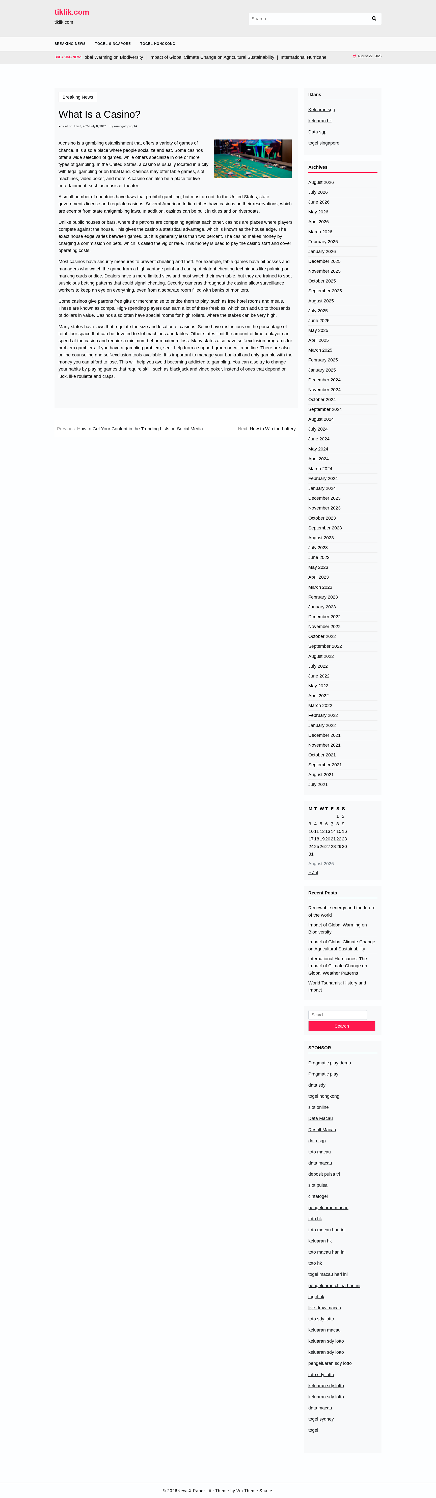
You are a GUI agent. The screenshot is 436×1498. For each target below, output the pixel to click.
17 (311, 838)
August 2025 (321, 300)
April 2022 (318, 695)
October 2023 (322, 518)
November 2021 (324, 745)
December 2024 (324, 379)
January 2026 (322, 251)
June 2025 (319, 320)
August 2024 (321, 419)
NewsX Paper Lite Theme (203, 1491)
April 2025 (318, 340)
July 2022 (318, 666)
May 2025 (318, 330)
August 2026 (321, 182)
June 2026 (319, 202)
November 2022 (324, 626)
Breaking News (70, 44)
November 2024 (324, 389)
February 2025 (323, 359)
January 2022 (322, 725)
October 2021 (322, 754)
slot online (318, 1107)
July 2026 (318, 192)
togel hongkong (323, 1096)
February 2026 (323, 241)
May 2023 (318, 567)
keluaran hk (320, 120)
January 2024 (322, 488)
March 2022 (320, 705)
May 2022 (318, 685)
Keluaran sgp (321, 109)
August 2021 (321, 774)
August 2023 (321, 537)
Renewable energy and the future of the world (341, 911)
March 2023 (320, 587)
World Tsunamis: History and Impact (337, 986)
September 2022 (325, 646)
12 (322, 831)
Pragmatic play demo (329, 1062)
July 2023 (318, 547)
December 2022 (324, 616)
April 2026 (318, 221)
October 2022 (322, 636)
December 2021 (324, 735)
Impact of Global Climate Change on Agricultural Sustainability (341, 945)
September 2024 (325, 409)
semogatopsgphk (126, 126)
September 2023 (325, 527)
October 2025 (322, 281)
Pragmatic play (323, 1074)
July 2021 (318, 784)
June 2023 (319, 557)
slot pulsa (318, 1185)
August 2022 (321, 656)
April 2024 (318, 458)
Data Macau (320, 1118)
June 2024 (319, 438)
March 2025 (320, 350)
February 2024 (323, 478)
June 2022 (319, 676)
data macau (320, 1407)
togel (313, 1430)
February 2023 (323, 597)
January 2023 (322, 606)
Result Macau (322, 1129)
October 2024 (322, 399)
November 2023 (324, 508)
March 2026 (320, 231)
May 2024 (318, 448)
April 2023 (318, 577)
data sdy (316, 1085)
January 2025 (322, 370)
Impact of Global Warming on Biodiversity (337, 928)
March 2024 (320, 468)
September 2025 (325, 290)
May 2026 (318, 211)
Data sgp (317, 131)
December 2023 (324, 498)
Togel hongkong (157, 44)
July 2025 (318, 310)
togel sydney (321, 1419)
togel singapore (323, 143)
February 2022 (323, 715)
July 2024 (318, 429)
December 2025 (324, 261)
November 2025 (324, 271)
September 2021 (325, 764)
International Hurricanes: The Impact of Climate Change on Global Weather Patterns (337, 965)
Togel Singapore (113, 44)
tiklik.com (71, 12)
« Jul (313, 872)
